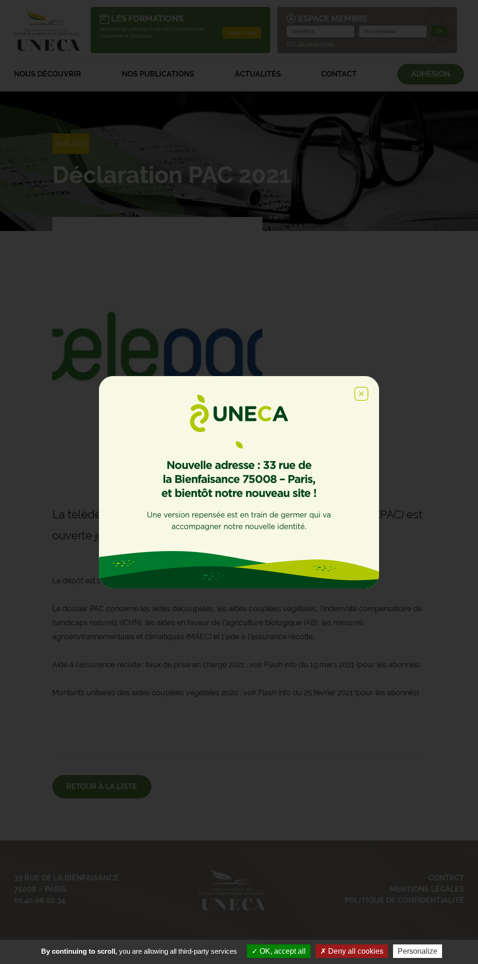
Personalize (417, 951)
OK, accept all (282, 951)
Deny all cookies (354, 951)
